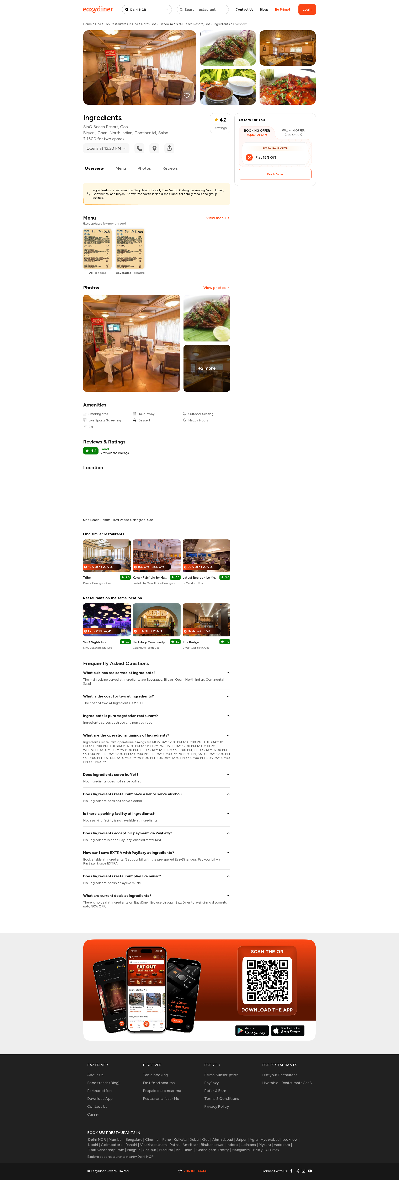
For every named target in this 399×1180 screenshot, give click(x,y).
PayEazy (211, 1083)
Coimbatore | (112, 1144)
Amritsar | (191, 1144)
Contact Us (244, 9)
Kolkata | (181, 1139)
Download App (100, 1098)
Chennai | (153, 1139)
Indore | (233, 1144)
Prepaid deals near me (162, 1090)
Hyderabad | (271, 1139)
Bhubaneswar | (213, 1144)
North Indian (121, 132)
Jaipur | (242, 1139)
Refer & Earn (215, 1090)
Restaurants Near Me (161, 1098)
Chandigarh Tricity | (213, 1150)
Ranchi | (132, 1144)
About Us (95, 1075)
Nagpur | (134, 1150)
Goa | (206, 1139)
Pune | (167, 1139)
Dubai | (195, 1139)
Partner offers (100, 1090)
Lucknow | (291, 1139)
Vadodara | (283, 1144)
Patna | (176, 1144)
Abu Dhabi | (186, 1150)
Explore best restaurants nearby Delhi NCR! (121, 1157)
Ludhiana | (249, 1144)
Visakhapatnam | (154, 1144)
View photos (214, 287)
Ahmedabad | (223, 1139)
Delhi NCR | (98, 1139)
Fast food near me (159, 1083)
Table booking (155, 1075)
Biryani (89, 132)
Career (93, 1114)
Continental (145, 132)
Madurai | (167, 1150)
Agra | (255, 1139)
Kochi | (94, 1144)
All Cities (272, 1150)
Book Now (275, 174)
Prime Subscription (221, 1075)
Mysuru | (266, 1144)
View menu (216, 218)
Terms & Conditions (221, 1098)
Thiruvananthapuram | (107, 1150)
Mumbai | (116, 1139)
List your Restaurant (279, 1075)
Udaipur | (150, 1150)
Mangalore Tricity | (248, 1150)
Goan (102, 132)
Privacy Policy (216, 1106)
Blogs (264, 9)
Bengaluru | (135, 1139)
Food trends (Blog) (103, 1083)
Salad (163, 132)
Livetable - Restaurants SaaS (287, 1083)
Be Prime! (282, 9)
